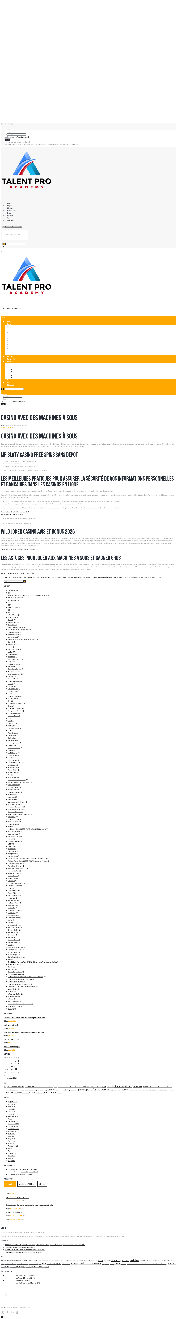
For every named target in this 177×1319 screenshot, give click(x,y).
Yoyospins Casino (14, 1001)
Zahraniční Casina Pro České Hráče (20, 1004)
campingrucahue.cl (14, 674)
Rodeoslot (11, 908)
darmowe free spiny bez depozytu (66, 1086)
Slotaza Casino (13, 915)
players (82, 1089)
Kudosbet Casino (14, 792)
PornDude (11, 881)
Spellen (10, 920)
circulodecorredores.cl (15, 703)
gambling (11, 740)
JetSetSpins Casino (14, 772)
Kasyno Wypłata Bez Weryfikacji (19, 782)
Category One (13, 689)
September (13, 1129)
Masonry (20, 352)
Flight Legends (79, 1086)
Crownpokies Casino (15, 713)
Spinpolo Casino (13, 940)
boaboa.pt (11, 666)
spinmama (131, 1090)
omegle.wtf (12, 854)
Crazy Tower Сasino (15, 711)
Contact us (16, 342)
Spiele (10, 922)
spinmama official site (168, 1090)
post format (94, 1089)
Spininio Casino (13, 930)
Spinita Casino (13, 932)
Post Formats (17, 363)
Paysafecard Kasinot (15, 866)
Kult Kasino (12, 794)
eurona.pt (11, 723)
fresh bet (86, 1087)
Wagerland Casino (14, 994)
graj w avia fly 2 (110, 1086)
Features (16, 332)
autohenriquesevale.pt (15, 627)
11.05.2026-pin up (14, 598)
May (11, 1109)
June (11, 1106)
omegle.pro (12, 851)
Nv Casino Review (14, 841)
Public (10, 893)
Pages (9, 324)
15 (16, 1066)
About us (16, 338)
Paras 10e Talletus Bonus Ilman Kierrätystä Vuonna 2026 (27, 858)
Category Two (13, 691)
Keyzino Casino (13, 787)
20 (12, 1069)
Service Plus (21, 334)
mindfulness (21, 1090)
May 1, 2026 (11, 1042)
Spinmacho (11, 935)
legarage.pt (12, 797)
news (52, 1089)
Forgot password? (23, 137)
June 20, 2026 (12, 1021)
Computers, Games (14, 708)
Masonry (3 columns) (24, 371)
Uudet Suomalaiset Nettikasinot (19, 984)
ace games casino (10, 1087)
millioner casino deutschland (164, 1086)
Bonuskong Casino (14, 669)
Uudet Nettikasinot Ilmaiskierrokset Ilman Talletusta (25, 977)
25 (9, 605)
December (13, 1121)
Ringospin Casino (14, 905)
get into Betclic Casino (95, 1086)
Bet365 (10, 642)
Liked (42, 1183)
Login (9, 129)
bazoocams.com (13, 634)
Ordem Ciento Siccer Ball (29, 1169)
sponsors (8, 1092)
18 (7, 1069)
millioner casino (153, 1086)
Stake (10, 945)
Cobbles (20, 350)
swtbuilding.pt (13, 954)
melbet (146, 1086)
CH (9, 694)
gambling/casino (13, 743)
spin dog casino (13, 925)
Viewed (9, 1183)
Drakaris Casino (13, 716)
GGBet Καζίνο (12, 753)
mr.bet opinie (45, 1090)
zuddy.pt (11, 1009)
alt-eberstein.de (13, 622)
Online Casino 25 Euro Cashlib (17, 1198)
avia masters (30, 1086)
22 (16, 1069)
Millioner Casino (13, 819)
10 (5, 1066)
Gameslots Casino (14, 748)
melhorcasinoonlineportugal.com (19, 814)
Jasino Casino (12, 770)
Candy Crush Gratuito (14, 1212)
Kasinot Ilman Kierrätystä (17, 780)
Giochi (10, 758)
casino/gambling (13, 681)
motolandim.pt (13, 834)
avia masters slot (49, 1086)
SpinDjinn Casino (14, 927)
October (13, 1126)
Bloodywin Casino (14, 664)
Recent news (12, 900)
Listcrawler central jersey (16, 802)
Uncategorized (13, 974)
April (11, 1111)
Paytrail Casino (13, 871)
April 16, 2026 (5, 428)
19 (10, 1069)
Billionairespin (13, 654)
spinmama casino (147, 1090)
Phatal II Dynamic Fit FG (29, 1172)
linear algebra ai (123, 1086)
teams (32, 1092)
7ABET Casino (13, 615)
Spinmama (11, 937)
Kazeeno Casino (13, 785)
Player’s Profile (18, 340)
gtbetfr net (12, 765)
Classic (15, 365)
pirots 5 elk (57, 1090)
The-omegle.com (13, 964)
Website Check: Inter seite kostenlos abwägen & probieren (25, 1250)
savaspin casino (113, 1090)
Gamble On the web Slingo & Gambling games (20, 1247)
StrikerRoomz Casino (15, 950)
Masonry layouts (18, 367)
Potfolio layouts (18, 373)
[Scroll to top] (2, 1317)
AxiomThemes (5, 1307)
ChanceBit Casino (14, 696)
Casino (10, 676)
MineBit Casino (13, 822)
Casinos (10, 686)
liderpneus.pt (12, 799)
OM (9, 844)
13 (12, 1066)
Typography (21, 328)
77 (9, 612)
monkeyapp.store (14, 831)
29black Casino (13, 607)
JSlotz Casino (12, 777)
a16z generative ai (11, 1025)
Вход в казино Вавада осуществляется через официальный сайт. (29, 1205)
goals (103, 1086)
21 (14, 1069)
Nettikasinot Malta (14, 836)
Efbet (10, 721)
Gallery (15, 348)
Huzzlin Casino (13, 767)
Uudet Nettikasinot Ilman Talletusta (20, 979)
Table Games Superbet (15, 957)
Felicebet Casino (13, 728)
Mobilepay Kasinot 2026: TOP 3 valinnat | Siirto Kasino (27, 829)
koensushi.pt (12, 790)
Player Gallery (13, 878)
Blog (9, 662)
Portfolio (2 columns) (24, 375)
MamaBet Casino (14, 804)
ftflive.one (11, 735)
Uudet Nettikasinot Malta (16, 982)
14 (14, 1066)
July (11, 1104)
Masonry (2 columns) (24, 369)
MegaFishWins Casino (15, 812)
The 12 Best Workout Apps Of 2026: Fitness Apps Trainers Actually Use (32, 962)
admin (6, 1021)
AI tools (10, 620)
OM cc (10, 846)
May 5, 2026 (11, 1028)
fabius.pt (11, 726)
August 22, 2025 (15, 1201)
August (12, 1078)
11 (7, 1066)
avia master (20, 1087)
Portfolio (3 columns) (24, 377)
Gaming (10, 750)
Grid (18, 354)
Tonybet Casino (40, 1093)
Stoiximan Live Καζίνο (15, 947)
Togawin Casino (13, 969)
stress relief (25, 1093)
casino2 (10, 684)
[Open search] (4, 244)
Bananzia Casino (13, 632)
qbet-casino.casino (14, 895)
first (9, 730)
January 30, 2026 (15, 1193)
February (13, 1116)
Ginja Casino (12, 755)
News (9, 361)
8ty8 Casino (12, 617)
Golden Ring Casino (14, 762)
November (13, 1124)
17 (5, 1069)
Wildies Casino (13, 996)
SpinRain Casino (13, 942)
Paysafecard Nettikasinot (17, 868)
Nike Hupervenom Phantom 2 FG (29, 1283)
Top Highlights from (15, 972)
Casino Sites (12, 679)
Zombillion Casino (14, 1006)
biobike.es (11, 657)
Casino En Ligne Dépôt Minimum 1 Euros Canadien (18, 549)
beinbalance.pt (13, 637)
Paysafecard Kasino (15, 863)
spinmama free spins (157, 1090)
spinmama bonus (138, 1090)
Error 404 (16, 346)
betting (10, 652)
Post (9, 888)
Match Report (17, 344)
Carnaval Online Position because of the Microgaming (23, 1252)
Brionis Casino (13, 671)
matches (137, 1086)
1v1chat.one (12, 600)
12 (10, 1066)
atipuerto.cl (12, 625)
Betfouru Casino (13, 649)
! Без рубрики (12, 590)
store (19, 1092)
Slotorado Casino (14, 918)
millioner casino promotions (11, 1090)
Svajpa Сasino (13, 952)
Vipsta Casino (12, 989)
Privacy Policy (22, 336)
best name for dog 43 (12, 1047)
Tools (15, 326)
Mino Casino (12, 824)
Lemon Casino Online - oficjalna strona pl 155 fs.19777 (24, 1018)
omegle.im (11, 849)
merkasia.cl (11, 817)
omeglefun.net (13, 856)
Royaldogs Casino (14, 910)
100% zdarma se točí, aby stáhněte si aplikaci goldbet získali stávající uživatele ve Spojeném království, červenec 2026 (45, 1245)
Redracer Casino (13, 903)
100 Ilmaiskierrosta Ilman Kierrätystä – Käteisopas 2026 (27, 595)
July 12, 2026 (14, 1208)
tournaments (51, 1092)
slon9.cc (119, 1090)
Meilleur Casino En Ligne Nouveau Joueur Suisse (17, 573)
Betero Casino (13, 644)
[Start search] (2, 389)
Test (9, 959)
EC (9, 718)
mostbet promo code (37, 1090)
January (12, 1119)
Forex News (12, 733)
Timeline (11, 967)
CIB (9, 701)
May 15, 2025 (14, 1219)
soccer (125, 1089)
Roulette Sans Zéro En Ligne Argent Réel (15, 512)
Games (10, 745)
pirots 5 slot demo (73, 1090)
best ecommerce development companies (22, 639)
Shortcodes (21, 330)
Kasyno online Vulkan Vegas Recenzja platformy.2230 (24, 1032)
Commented (26, 1183)
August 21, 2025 (15, 1215)
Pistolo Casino (13, 876)
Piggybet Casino (13, 873)
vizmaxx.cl (11, 991)
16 (19, 1066)
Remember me (12, 137)
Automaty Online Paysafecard (18, 630)
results (105, 1089)
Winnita (10, 999)
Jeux (9, 775)
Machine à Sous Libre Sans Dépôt (12, 514)
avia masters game (40, 1086)
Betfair (10, 647)
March (12, 1114)
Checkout (10, 220)
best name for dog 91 (12, 1039)
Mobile (10, 826)
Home (3, 425)
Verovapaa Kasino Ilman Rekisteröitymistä (22, 986)
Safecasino (11, 913)
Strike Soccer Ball (27, 1174)
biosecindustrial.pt (14, 659)
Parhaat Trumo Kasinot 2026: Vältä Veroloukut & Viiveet (27, 861)
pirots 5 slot (65, 1090)
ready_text (11, 898)
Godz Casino (12, 760)
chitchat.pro (12, 698)
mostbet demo (28, 1090)
